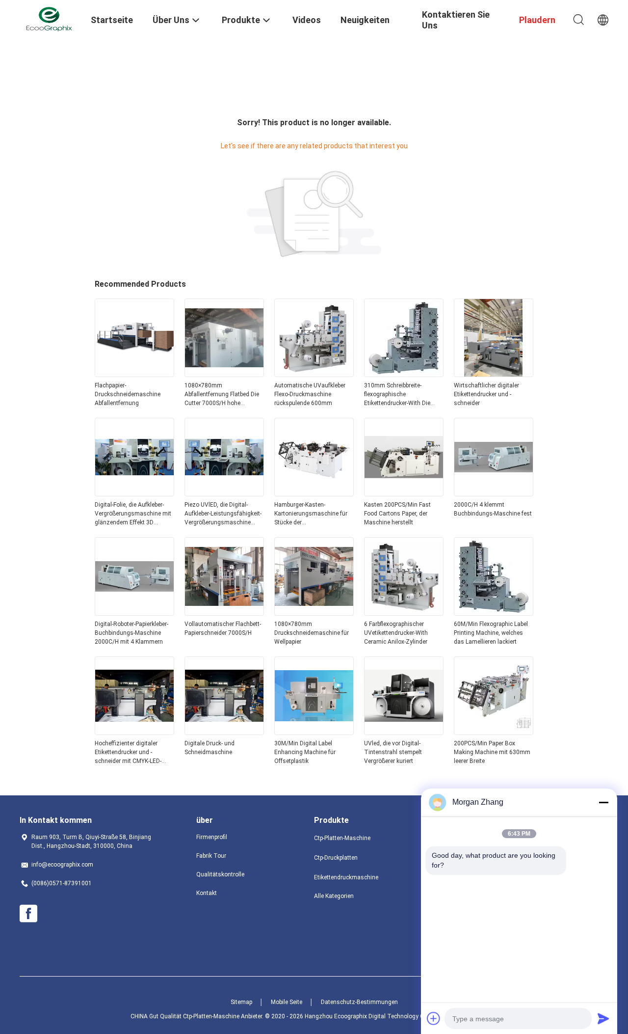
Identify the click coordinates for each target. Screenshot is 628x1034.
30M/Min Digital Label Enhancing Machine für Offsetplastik (305, 752)
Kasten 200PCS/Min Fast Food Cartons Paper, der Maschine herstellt (397, 513)
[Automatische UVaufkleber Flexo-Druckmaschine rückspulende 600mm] (314, 374)
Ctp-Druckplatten (336, 857)
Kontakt (206, 893)
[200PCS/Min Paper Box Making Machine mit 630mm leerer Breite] (493, 732)
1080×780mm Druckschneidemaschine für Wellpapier (311, 633)
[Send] (603, 1018)
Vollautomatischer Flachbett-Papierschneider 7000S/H (222, 628)
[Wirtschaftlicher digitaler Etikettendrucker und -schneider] (493, 374)
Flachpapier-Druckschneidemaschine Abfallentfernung (127, 394)
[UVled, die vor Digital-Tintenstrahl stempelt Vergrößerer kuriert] (404, 732)
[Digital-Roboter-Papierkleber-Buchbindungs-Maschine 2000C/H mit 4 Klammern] (134, 613)
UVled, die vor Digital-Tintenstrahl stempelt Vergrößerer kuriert (393, 752)
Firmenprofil (211, 837)
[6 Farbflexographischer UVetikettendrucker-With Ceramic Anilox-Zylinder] (404, 613)
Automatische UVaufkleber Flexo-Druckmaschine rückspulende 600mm (309, 394)
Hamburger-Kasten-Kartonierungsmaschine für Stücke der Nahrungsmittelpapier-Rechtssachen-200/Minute (310, 514)
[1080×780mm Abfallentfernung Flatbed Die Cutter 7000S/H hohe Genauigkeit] (224, 374)
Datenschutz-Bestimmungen (359, 1002)
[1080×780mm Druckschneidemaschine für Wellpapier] (314, 613)
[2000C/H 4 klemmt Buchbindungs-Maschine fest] (493, 493)
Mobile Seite (286, 1002)
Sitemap (241, 1002)
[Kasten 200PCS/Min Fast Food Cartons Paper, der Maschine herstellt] (404, 493)
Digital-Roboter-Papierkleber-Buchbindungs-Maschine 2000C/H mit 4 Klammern (131, 633)
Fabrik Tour (211, 855)
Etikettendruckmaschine (346, 877)
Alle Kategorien (334, 896)
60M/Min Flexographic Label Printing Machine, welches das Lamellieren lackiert (491, 633)
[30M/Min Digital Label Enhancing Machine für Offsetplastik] (314, 732)
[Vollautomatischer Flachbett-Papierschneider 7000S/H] (224, 613)
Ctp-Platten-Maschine (342, 838)
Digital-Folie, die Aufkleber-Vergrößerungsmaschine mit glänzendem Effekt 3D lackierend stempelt (133, 514)
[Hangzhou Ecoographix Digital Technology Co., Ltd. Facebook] (28, 914)
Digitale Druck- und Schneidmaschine (209, 748)
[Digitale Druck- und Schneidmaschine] (224, 732)
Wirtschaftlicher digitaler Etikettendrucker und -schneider (486, 394)
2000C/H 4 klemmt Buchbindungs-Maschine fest (493, 509)
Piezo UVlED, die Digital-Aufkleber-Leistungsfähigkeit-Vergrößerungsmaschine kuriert (223, 514)
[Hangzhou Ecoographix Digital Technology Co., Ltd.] (49, 19)
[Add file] (434, 1018)
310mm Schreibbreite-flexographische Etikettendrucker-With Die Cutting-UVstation (397, 395)
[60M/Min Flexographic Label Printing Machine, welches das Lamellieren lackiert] (493, 613)
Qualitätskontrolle (220, 874)
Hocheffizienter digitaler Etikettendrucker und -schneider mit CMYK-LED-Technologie (128, 752)
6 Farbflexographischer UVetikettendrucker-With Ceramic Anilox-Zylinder (396, 633)
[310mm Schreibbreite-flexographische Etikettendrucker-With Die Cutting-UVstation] (404, 374)
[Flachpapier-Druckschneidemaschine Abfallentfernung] (134, 374)
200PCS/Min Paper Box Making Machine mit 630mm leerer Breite (492, 752)
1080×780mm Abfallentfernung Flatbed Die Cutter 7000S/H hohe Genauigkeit (221, 395)
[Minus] (603, 802)
